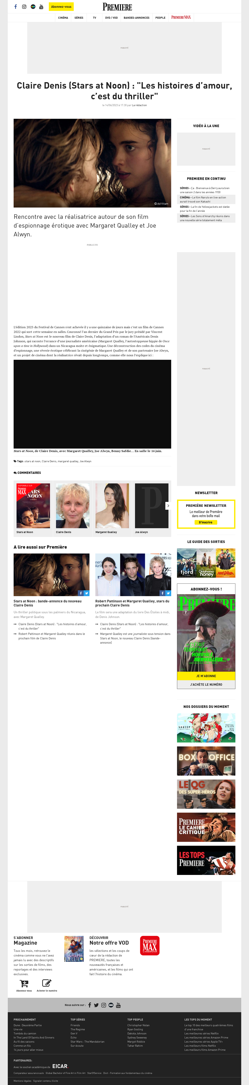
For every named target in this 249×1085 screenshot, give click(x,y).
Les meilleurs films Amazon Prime (204, 1049)
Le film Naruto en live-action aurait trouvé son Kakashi (203, 199)
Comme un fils (22, 1045)
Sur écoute (77, 1045)
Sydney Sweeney (137, 1037)
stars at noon (32, 461)
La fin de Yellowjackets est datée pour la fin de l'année (205, 208)
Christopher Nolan (138, 1025)
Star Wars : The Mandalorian (87, 1041)
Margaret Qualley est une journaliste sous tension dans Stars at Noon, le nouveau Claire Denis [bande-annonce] (135, 638)
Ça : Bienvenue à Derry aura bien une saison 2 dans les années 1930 (205, 190)
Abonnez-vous (61, 7)
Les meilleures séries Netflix (201, 1033)
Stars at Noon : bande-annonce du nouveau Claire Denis (48, 603)
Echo (73, 1037)
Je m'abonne (206, 676)
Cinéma (63, 17)
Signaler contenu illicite (45, 1080)
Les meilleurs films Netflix (200, 1045)
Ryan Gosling (135, 1029)
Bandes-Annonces (136, 17)
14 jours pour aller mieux (28, 1049)
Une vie (18, 1029)
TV (94, 17)
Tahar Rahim (135, 1045)
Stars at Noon (25, 532)
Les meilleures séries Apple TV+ (203, 1041)
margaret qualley (68, 461)
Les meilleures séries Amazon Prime (206, 1037)
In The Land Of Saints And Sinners (34, 1037)
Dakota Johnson (136, 1033)
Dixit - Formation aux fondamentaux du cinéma (127, 1073)
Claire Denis (49, 461)
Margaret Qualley (106, 532)
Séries (79, 17)
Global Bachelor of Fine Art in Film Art (65, 1073)
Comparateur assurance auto (29, 1073)
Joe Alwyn (85, 461)
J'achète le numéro (206, 684)
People (160, 17)
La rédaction (139, 105)
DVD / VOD (111, 17)
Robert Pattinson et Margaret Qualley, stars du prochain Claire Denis (132, 603)
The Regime (78, 1029)
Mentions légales (22, 1080)
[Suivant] (168, 506)
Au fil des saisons (24, 1041)
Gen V (74, 1033)
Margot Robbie (136, 1041)
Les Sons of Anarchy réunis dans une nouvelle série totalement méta (205, 218)
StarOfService (94, 1073)
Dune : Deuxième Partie (28, 1025)
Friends (75, 1025)
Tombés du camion (25, 1033)
